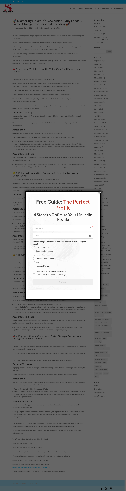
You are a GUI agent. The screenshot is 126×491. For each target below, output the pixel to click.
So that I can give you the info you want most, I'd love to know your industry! (59, 243)
